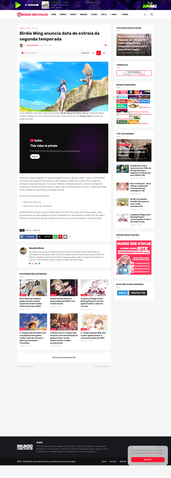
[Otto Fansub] (134, 119)
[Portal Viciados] (133, 98)
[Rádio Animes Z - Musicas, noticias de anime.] (144, 98)
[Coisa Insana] (145, 114)
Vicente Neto (36, 248)
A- (93, 53)
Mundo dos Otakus (35, 462)
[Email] (65, 237)
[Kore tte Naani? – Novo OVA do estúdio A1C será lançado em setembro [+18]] (122, 187)
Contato (113, 462)
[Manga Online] (122, 119)
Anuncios (36, 230)
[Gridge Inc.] (144, 103)
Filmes (94, 14)
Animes (63, 14)
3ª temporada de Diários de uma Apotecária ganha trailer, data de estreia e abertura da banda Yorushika (33, 338)
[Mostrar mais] (70, 237)
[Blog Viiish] (134, 114)
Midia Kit (123, 462)
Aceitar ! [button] (148, 460)
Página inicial (25, 28)
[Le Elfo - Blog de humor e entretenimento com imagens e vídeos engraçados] (121, 107)
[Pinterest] (60, 237)
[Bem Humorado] (121, 123)
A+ (104, 53)
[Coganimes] (133, 123)
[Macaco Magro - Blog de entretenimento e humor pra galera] (133, 107)
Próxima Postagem (101, 366)
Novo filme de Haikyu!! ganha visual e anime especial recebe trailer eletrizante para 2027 (31, 302)
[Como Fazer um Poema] (138, 112)
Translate (141, 74)
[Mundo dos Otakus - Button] (122, 94)
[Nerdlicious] (144, 107)
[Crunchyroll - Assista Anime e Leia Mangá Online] (133, 94)
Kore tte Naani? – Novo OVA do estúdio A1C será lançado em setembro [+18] (140, 187)
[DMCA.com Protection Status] (132, 295)
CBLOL (104, 14)
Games (73, 14)
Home (53, 14)
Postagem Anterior (26, 366)
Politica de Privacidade (153, 453)
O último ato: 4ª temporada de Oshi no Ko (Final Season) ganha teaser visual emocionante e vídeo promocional (64, 338)
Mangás (83, 14)
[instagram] (33, 263)
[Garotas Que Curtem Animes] (122, 98)
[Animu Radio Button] (144, 94)
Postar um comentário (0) (63, 357)
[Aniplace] (143, 123)
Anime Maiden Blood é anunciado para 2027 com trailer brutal (62, 301)
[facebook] (30, 263)
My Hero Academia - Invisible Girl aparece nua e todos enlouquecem (139, 202)
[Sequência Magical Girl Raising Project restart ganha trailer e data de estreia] (122, 218)
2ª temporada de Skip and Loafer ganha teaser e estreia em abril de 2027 (93, 335)
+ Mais (113, 14)
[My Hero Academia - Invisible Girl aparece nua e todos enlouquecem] (122, 202)
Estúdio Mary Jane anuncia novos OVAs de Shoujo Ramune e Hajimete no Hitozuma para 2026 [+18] (140, 170)
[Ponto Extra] (122, 114)
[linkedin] (39, 263)
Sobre (125, 14)
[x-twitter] (36, 263)
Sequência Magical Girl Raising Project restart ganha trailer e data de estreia (92, 302)
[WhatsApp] (55, 237)
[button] (146, 14)
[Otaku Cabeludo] (133, 103)
